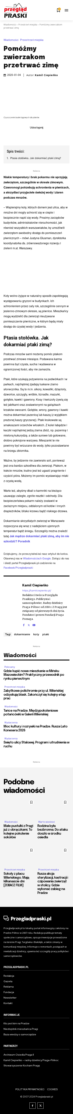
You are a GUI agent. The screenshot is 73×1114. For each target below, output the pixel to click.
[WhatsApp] (48, 135)
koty (36, 634)
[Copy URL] (56, 135)
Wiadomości (10, 24)
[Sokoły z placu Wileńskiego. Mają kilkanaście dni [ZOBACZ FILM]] (20, 855)
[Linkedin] (32, 135)
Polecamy (9, 666)
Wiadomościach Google (37, 558)
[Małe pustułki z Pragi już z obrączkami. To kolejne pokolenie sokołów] (20, 807)
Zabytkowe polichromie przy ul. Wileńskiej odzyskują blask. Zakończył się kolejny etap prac (35, 694)
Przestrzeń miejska (27, 24)
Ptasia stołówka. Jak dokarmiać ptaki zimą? (35, 158)
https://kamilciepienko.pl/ (36, 590)
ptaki (45, 634)
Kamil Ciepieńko (46, 75)
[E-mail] (40, 135)
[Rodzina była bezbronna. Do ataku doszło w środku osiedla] (53, 807)
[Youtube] (34, 624)
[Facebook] (16, 135)
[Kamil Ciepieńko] (12, 604)
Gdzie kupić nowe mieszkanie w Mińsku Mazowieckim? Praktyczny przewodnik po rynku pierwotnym (34, 675)
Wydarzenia (11, 722)
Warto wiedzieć (46, 821)
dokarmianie (22, 634)
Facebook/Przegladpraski (18, 567)
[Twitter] (24, 135)
